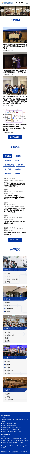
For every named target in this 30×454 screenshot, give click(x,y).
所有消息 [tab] (8, 156)
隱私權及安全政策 (5, 452)
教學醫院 (7, 311)
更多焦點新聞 (14, 137)
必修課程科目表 (9, 335)
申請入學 (7, 276)
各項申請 (7, 362)
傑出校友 (7, 367)
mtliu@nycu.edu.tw (14, 429)
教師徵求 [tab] (18, 169)
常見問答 (7, 373)
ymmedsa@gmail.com (16, 431)
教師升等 (7, 394)
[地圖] (3, 421)
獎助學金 (7, 341)
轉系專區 (7, 282)
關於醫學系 (8, 303)
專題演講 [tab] (8, 160)
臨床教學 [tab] (21, 165)
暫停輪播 (2, 8)
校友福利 (7, 364)
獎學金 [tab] (17, 160)
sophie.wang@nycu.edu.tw (16, 442)
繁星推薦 (7, 273)
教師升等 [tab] (8, 173)
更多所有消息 (14, 240)
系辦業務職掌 (9, 308)
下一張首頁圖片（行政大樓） (28, 11)
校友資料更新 (9, 370)
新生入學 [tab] (8, 169)
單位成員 (7, 306)
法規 (6, 338)
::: (0, 17)
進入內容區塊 (4, 1)
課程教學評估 (9, 400)
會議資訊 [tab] (18, 173)
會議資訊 (7, 397)
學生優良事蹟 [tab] (9, 165)
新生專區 (7, 332)
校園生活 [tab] (18, 156)
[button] (16, 3)
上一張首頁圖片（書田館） (2, 11)
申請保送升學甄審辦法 (11, 279)
